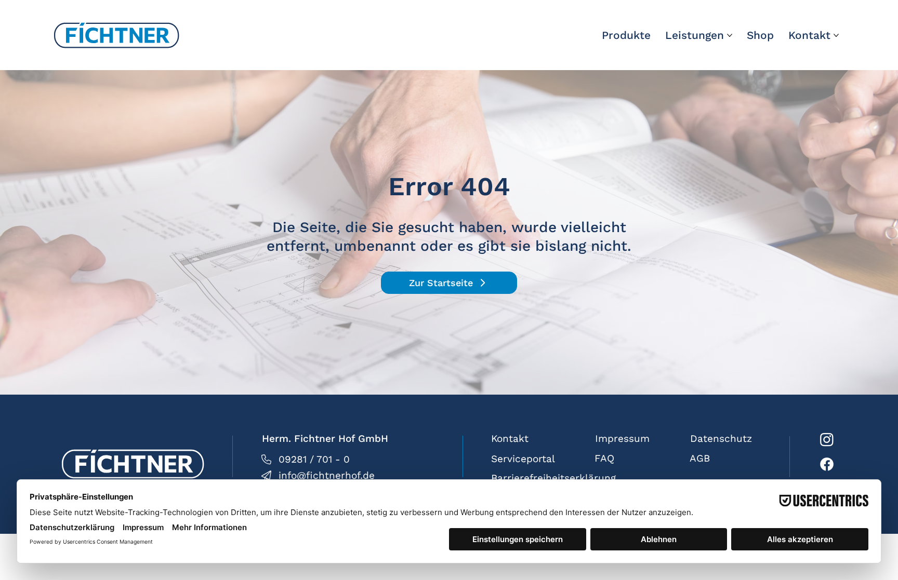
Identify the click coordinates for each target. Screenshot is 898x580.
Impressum (622, 438)
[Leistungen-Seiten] (729, 35)
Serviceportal (523, 459)
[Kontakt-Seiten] (836, 35)
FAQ (604, 458)
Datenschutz (721, 438)
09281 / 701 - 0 (314, 459)
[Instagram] (827, 439)
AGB (700, 458)
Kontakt (510, 438)
